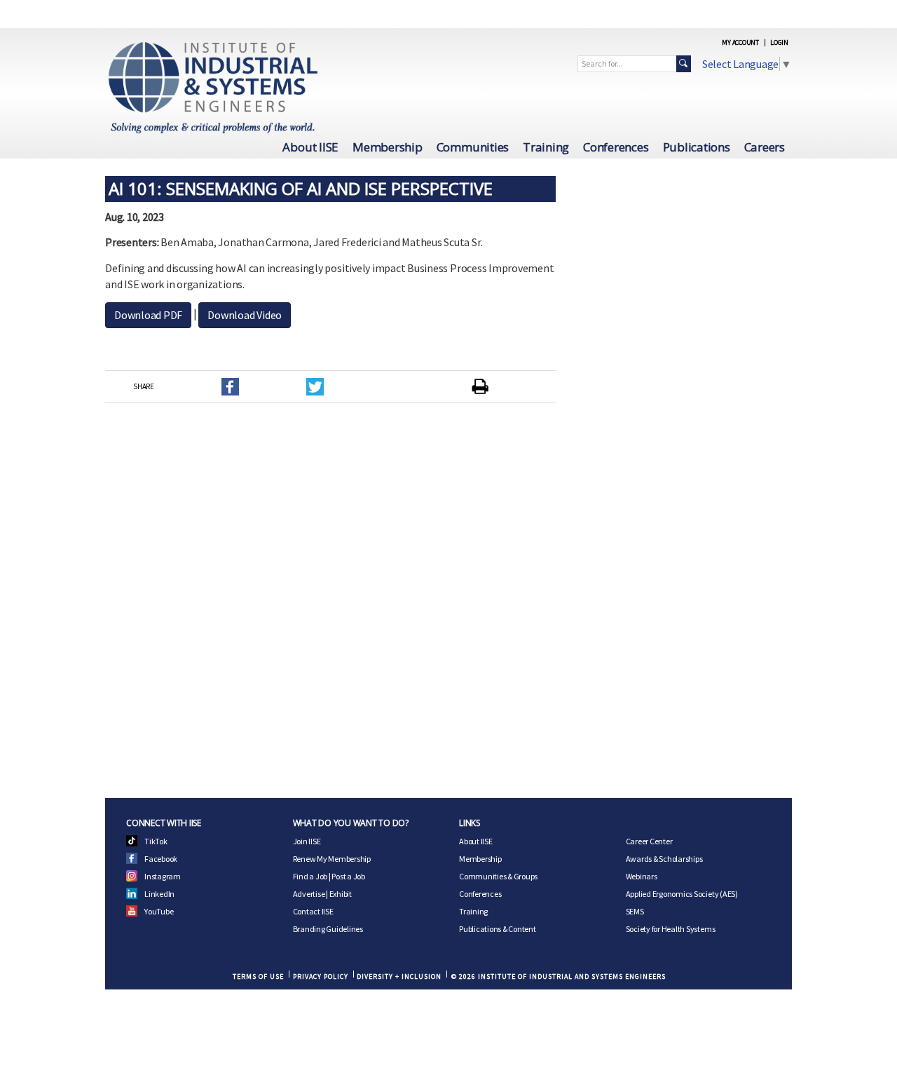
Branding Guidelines (328, 929)
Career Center (649, 841)
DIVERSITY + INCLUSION (399, 976)
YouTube (158, 911)
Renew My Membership (332, 858)
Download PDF (148, 315)
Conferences (615, 147)
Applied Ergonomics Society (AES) (682, 893)
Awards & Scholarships (664, 858)
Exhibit (340, 893)
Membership (387, 147)
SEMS (635, 911)
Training (546, 147)
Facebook (160, 858)
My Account (740, 42)
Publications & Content (497, 929)
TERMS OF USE (258, 976)
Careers (764, 147)
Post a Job (348, 876)
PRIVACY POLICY (320, 976)
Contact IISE (313, 911)
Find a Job (310, 876)
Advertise (309, 893)
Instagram (162, 876)
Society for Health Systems (670, 929)
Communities (473, 147)
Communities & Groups (498, 876)
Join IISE (307, 841)
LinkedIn (159, 893)
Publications (696, 147)
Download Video (244, 315)
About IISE (310, 147)
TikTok (155, 841)
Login (779, 42)
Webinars (641, 876)
